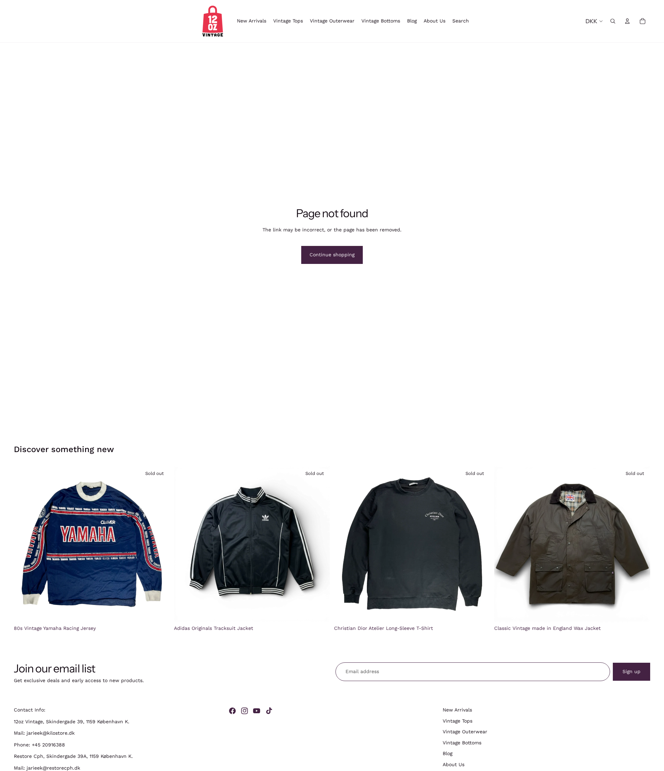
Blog (447, 753)
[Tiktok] (269, 711)
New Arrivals (457, 710)
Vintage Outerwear (465, 731)
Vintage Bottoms (462, 742)
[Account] (627, 21)
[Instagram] (244, 711)
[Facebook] (232, 711)
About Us (453, 764)
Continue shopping (332, 254)
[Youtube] (256, 711)
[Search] (612, 21)
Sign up (631, 671)
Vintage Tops (457, 721)
